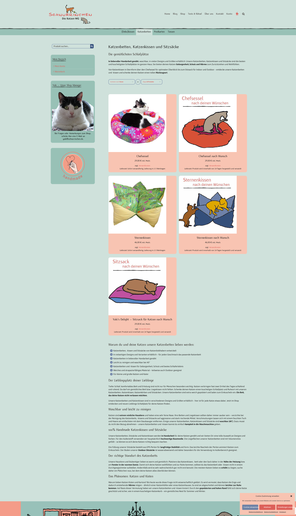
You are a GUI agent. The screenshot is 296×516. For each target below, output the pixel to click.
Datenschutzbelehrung (256, 512)
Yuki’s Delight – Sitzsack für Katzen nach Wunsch (142, 319)
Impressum (282, 512)
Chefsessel (142, 156)
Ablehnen (267, 507)
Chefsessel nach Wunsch (213, 156)
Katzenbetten (144, 31)
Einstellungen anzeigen (285, 507)
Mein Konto (60, 66)
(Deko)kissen (128, 31)
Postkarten (159, 31)
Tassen (171, 31)
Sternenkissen (142, 237)
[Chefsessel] (137, 95)
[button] (291, 496)
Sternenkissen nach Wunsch (213, 237)
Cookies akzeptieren (251, 507)
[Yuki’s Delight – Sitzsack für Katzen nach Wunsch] (137, 259)
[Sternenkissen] (137, 177)
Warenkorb (60, 71)
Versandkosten (144, 166)
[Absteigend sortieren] (138, 81)
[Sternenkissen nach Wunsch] (208, 177)
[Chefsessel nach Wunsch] (208, 95)
